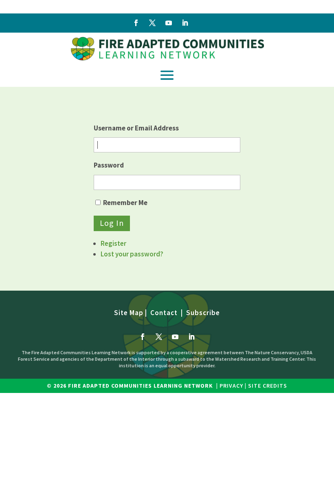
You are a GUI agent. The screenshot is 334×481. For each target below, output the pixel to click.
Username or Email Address (136, 128)
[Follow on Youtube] (168, 22)
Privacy (231, 385)
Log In (112, 223)
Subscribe (203, 312)
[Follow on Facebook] (136, 22)
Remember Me (125, 202)
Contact (164, 312)
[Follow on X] (152, 22)
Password (109, 165)
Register (113, 243)
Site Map (128, 312)
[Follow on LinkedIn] (184, 22)
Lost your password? (132, 253)
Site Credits (266, 385)
